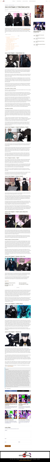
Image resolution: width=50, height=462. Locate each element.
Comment (6, 430)
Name (6, 438)
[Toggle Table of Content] (18, 35)
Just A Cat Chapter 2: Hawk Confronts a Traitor (11, 43)
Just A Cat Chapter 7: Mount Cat (9, 49)
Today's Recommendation (11, 11)
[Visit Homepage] (3, 1)
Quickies (7, 50)
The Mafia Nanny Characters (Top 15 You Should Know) (13, 38)
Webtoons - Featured (16, 11)
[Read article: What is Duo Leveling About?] (11, 414)
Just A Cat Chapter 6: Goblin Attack (10, 48)
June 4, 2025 (6, 11)
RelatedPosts (8, 37)
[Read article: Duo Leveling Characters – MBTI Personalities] (25, 398)
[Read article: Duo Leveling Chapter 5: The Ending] (25, 414)
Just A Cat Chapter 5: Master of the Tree (10, 47)
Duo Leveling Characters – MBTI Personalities (12, 39)
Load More (18, 287)
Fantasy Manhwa (9, 388)
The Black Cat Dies (9, 42)
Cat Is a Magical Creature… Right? (10, 44)
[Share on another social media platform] (30, 391)
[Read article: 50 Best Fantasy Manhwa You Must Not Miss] (39, 26)
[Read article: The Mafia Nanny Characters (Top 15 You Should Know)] (11, 398)
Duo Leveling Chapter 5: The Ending (23, 284)
